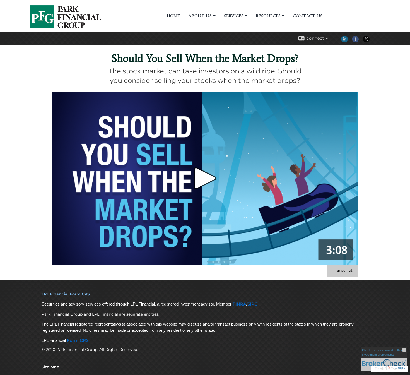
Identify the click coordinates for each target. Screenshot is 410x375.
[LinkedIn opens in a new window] (344, 41)
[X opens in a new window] (366, 41)
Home (173, 15)
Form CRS (77, 340)
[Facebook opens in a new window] (355, 41)
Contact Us (307, 15)
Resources (268, 15)
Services (233, 15)
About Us (200, 15)
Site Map (50, 366)
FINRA (239, 304)
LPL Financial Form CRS (66, 294)
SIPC (252, 304)
